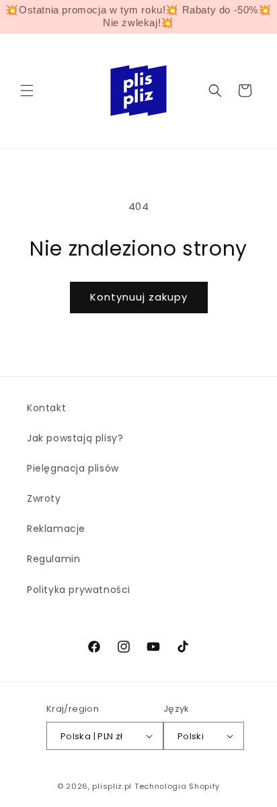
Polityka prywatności (78, 589)
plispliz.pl (112, 786)
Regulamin (53, 559)
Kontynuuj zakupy (139, 297)
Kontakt (46, 408)
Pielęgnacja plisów (73, 468)
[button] (27, 90)
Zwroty (44, 498)
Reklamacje (56, 528)
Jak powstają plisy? (75, 438)
